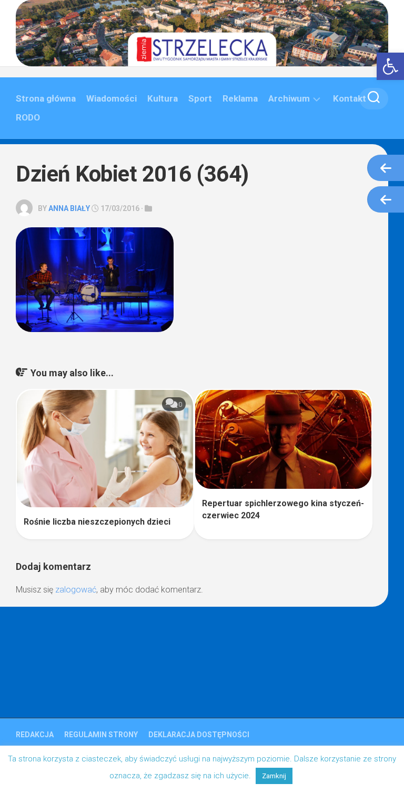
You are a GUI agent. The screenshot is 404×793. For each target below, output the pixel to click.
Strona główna (46, 98)
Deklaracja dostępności (198, 734)
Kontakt (349, 98)
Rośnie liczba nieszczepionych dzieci (97, 522)
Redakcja (35, 734)
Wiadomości (111, 98)
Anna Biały (69, 208)
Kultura (162, 98)
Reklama (240, 98)
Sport (200, 98)
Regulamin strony (101, 734)
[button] (390, 66)
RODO (28, 117)
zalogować (75, 590)
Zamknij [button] (274, 776)
